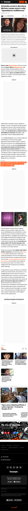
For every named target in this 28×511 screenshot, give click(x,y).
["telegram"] (17, 433)
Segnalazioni (9, 445)
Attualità (3, 345)
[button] (26, 16)
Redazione (22, 447)
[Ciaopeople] (14, 507)
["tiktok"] (2, 433)
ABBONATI (21, 1)
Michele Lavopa (12, 65)
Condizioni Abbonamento (13, 447)
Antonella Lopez (18, 67)
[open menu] (1, 1)
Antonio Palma (10, 15)
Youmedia (3, 445)
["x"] (11, 433)
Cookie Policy (4, 447)
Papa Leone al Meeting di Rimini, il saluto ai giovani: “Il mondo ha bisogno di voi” (14, 407)
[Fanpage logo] (7, 2)
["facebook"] (14, 433)
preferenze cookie (5, 449)
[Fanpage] (14, 472)
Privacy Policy (16, 445)
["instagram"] (5, 433)
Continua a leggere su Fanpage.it (14, 299)
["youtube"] (8, 433)
